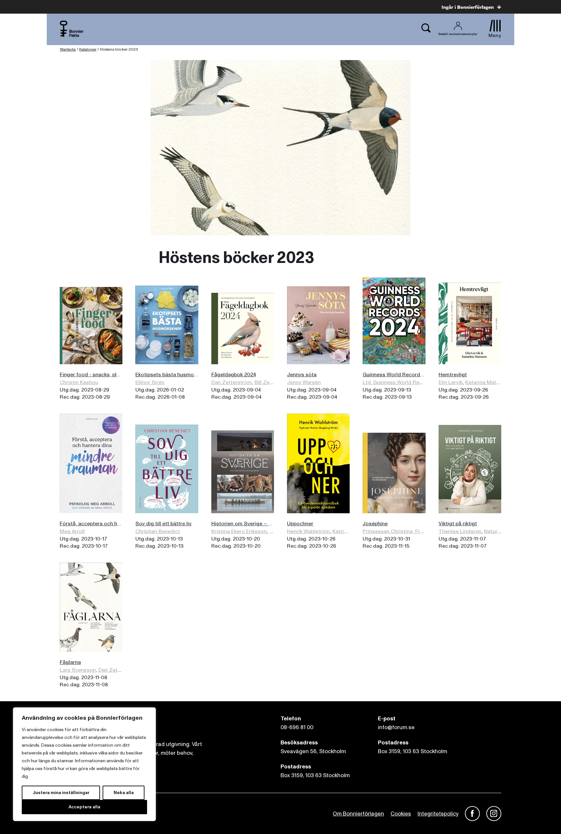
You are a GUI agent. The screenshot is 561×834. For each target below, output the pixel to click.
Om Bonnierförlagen (358, 813)
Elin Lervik (451, 382)
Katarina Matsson (486, 382)
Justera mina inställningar (61, 793)
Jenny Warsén (304, 382)
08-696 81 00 (296, 727)
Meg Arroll (72, 531)
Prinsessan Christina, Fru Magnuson (406, 531)
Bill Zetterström (274, 382)
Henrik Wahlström (308, 531)
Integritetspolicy (438, 813)
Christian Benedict (157, 531)
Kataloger (87, 49)
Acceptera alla (84, 807)
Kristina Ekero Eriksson (239, 531)
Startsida (68, 49)
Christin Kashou (79, 382)
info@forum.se (396, 727)
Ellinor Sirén (149, 382)
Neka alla (124, 793)
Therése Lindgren (460, 531)
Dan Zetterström (231, 382)
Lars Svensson (78, 670)
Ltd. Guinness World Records (398, 382)
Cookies (401, 813)
